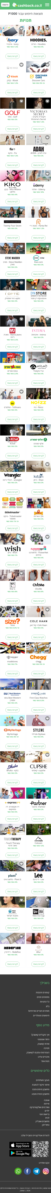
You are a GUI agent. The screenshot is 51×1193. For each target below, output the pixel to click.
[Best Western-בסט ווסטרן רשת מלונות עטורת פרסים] (12, 685)
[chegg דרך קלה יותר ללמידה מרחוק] (38, 648)
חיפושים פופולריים (41, 1015)
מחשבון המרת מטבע (40, 1093)
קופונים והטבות (42, 992)
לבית (47, 1117)
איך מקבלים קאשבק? (40, 1034)
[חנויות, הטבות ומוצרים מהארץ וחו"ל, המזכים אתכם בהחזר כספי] (27, 4)
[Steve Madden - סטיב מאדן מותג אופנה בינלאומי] (12, 249)
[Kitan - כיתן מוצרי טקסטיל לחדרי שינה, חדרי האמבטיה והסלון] (38, 467)
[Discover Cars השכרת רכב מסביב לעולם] (38, 67)
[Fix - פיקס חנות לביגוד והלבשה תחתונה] (12, 140)
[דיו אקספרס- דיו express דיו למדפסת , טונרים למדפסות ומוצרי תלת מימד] (12, 794)
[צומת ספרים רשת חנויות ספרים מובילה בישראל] (12, 358)
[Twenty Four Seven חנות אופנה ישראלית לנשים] (12, 213)
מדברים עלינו (43, 1056)
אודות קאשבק (43, 1043)
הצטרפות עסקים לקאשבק (38, 1052)
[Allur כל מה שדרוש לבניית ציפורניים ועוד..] (38, 939)
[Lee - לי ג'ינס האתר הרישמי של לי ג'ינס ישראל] (38, 866)
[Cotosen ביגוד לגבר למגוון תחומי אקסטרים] (38, 830)
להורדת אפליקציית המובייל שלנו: (35, 1135)
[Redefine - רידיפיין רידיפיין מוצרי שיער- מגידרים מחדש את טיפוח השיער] (12, 939)
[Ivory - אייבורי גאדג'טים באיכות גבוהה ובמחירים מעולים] (12, 31)
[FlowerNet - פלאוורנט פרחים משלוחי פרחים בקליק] (38, 539)
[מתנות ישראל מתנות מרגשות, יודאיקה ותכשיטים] (12, 903)
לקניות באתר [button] (38, 56)
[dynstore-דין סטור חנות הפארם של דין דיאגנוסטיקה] (38, 285)
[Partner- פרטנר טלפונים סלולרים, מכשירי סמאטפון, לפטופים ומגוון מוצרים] (38, 794)
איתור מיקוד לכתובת (40, 1084)
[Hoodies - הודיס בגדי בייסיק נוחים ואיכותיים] (38, 31)
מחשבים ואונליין (42, 1121)
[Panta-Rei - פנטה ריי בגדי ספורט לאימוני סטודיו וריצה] (38, 213)
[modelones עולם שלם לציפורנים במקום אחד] (12, 648)
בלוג (47, 1006)
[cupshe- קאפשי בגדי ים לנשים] (38, 757)
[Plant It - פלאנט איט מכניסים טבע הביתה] (12, 866)
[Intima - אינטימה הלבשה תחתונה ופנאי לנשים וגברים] (38, 321)
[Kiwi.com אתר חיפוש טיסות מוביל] (38, 249)
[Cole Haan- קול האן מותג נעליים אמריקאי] (38, 612)
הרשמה (5, 4)
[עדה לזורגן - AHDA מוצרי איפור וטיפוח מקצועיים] (38, 140)
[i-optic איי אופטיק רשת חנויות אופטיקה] (12, 285)
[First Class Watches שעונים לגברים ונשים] (38, 685)
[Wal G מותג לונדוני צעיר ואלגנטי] (12, 576)
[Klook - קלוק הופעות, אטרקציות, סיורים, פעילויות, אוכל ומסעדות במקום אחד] (12, 67)
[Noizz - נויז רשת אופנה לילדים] (38, 394)
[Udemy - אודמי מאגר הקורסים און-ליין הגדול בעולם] (38, 176)
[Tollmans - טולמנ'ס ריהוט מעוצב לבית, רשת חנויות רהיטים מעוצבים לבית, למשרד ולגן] (12, 394)
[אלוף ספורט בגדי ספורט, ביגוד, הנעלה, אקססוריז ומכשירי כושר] (38, 430)
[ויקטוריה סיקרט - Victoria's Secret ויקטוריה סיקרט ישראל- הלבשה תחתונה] (38, 104)
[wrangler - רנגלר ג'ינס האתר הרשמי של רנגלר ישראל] (12, 467)
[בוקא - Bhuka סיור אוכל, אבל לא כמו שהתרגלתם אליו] (12, 757)
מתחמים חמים (43, 997)
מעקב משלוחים (42, 1080)
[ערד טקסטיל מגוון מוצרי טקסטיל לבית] (38, 358)
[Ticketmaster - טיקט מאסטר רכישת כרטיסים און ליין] (12, 503)
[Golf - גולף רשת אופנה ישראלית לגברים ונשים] (12, 104)
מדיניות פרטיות (37, 1188)
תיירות (46, 1103)
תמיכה (46, 1048)
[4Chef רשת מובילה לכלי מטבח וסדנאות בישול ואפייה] (12, 430)
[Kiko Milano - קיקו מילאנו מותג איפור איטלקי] (12, 176)
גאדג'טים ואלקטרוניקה (39, 1107)
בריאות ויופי (44, 1114)
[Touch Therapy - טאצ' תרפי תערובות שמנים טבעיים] (12, 830)
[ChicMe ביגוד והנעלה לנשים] (38, 576)
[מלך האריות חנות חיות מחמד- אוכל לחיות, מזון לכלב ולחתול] (38, 503)
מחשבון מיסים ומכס (40, 1089)
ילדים (47, 1110)
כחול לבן (45, 1124)
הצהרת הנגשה (25, 1188)
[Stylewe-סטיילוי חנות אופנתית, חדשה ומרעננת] (38, 721)
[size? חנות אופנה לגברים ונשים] (12, 612)
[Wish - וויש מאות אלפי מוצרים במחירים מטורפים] (12, 539)
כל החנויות (44, 1001)
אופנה (46, 1100)
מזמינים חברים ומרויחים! (38, 1010)
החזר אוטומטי (43, 1039)
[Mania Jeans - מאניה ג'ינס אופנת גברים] (12, 321)
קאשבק (22, 1190)
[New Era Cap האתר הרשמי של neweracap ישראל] (38, 903)
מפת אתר (45, 1061)
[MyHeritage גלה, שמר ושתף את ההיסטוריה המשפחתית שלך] (12, 721)
